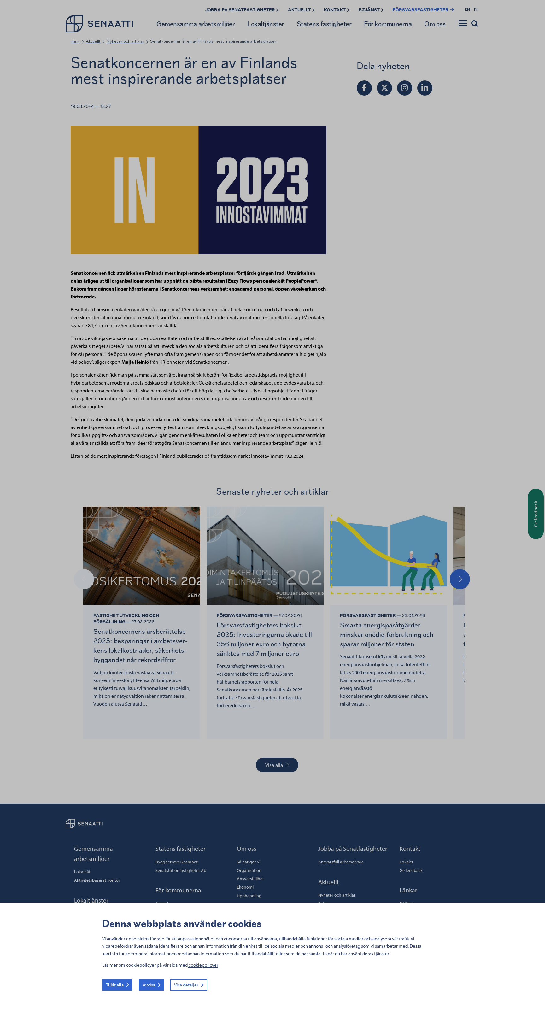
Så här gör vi (248, 862)
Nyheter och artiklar (125, 41)
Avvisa (149, 985)
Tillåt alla (115, 985)
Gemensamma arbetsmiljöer (195, 23)
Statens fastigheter (324, 23)
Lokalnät (82, 871)
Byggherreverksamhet (176, 862)
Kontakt (335, 10)
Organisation (249, 870)
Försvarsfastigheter (421, 10)
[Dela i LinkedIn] (424, 88)
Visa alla (274, 765)
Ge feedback (411, 870)
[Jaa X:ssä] (384, 88)
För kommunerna (388, 23)
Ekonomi (245, 887)
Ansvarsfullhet (250, 878)
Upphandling (249, 895)
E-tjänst (370, 10)
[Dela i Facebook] (364, 88)
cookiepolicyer (203, 965)
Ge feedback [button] (535, 514)
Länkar (408, 890)
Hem (75, 41)
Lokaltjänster (265, 23)
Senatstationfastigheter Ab (180, 870)
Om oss (434, 23)
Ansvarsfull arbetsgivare (341, 862)
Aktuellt (300, 10)
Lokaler (406, 862)
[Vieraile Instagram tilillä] (404, 88)
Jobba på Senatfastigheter (240, 10)
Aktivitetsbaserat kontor (97, 880)
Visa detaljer (186, 985)
